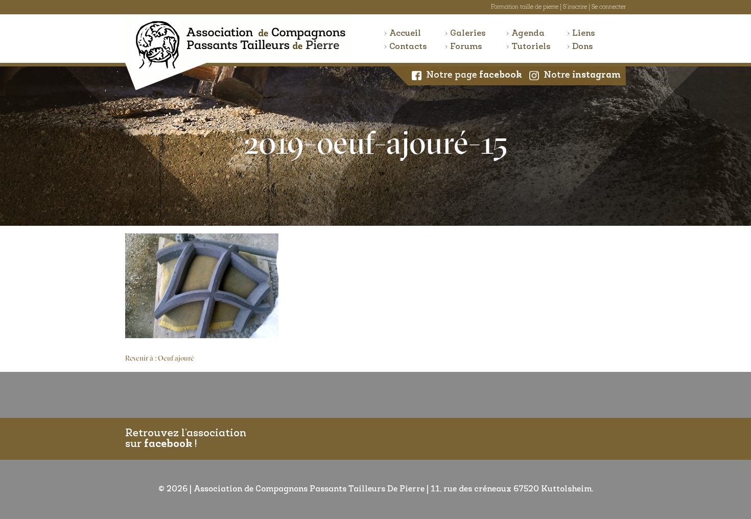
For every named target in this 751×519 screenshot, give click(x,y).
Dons (582, 46)
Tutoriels (531, 46)
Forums (466, 46)
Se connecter (609, 7)
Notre (582, 75)
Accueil (405, 33)
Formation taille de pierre (524, 7)
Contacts (408, 46)
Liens (583, 33)
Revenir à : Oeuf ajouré (159, 359)
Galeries (468, 33)
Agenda (528, 33)
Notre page (474, 75)
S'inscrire (575, 7)
